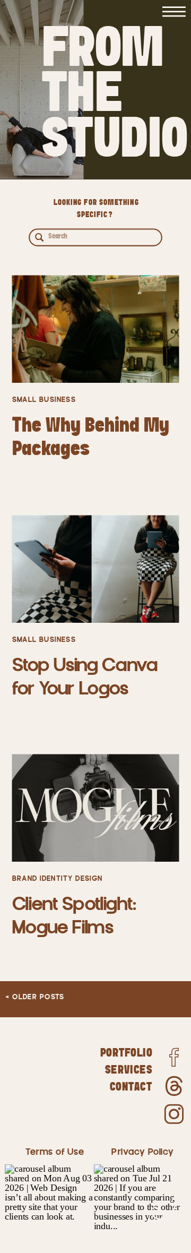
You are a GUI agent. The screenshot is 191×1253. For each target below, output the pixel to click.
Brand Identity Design (57, 879)
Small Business (44, 400)
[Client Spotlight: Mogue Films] (95, 808)
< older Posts (35, 997)
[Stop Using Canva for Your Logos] (95, 569)
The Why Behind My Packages (91, 437)
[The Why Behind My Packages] (95, 329)
